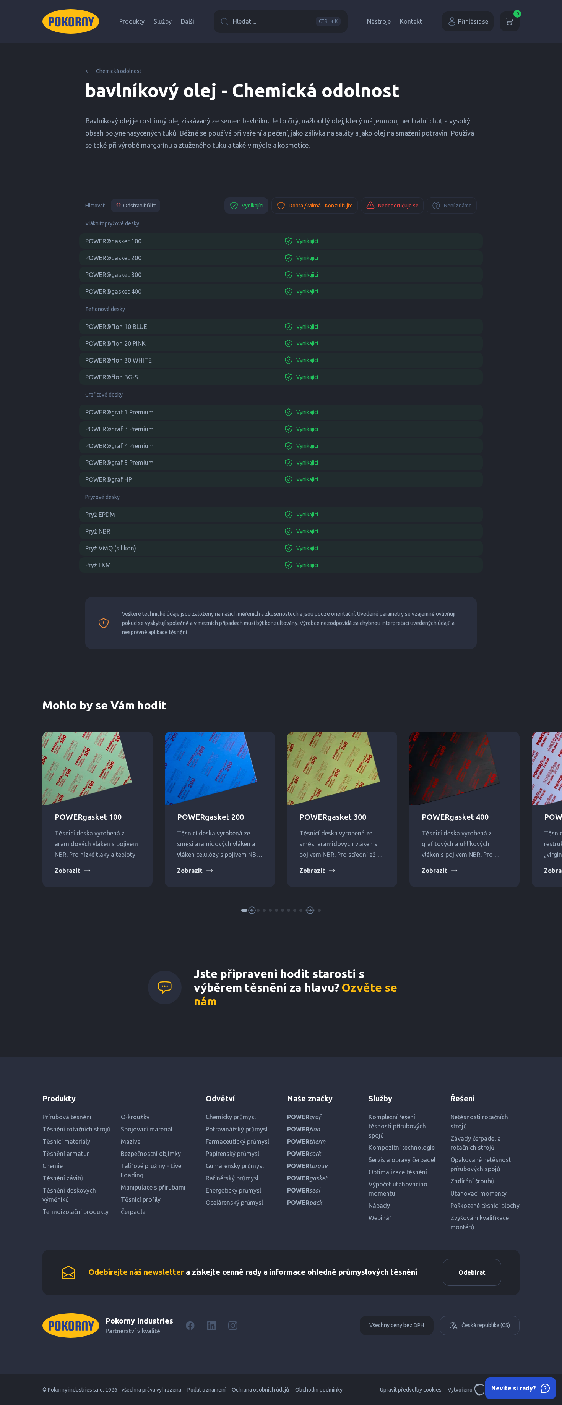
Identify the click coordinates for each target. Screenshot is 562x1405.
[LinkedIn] (211, 1325)
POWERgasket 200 (210, 817)
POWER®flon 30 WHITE (118, 360)
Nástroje (379, 21)
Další (187, 21)
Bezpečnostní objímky (151, 1153)
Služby (163, 21)
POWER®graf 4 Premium (119, 445)
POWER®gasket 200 (113, 257)
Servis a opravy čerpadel (402, 1159)
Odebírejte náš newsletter (136, 1271)
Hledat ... (285, 21)
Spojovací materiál (146, 1129)
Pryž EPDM (100, 514)
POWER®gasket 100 (113, 241)
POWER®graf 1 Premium (119, 412)
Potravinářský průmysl (237, 1129)
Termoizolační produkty (75, 1211)
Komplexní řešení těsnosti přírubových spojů (397, 1126)
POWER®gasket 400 (113, 291)
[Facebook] (190, 1325)
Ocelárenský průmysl (234, 1202)
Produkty (132, 21)
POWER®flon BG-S (111, 377)
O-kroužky (135, 1117)
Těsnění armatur (65, 1153)
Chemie (52, 1165)
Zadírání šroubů (472, 1181)
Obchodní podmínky (319, 1390)
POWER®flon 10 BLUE (116, 326)
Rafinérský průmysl (232, 1178)
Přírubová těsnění (66, 1117)
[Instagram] (232, 1325)
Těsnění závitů (62, 1178)
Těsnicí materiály (66, 1141)
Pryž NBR (97, 531)
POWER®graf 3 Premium (119, 429)
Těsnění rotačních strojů (76, 1129)
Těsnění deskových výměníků (69, 1195)
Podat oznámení (206, 1390)
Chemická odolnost (118, 71)
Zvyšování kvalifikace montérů (479, 1222)
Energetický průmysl (233, 1190)
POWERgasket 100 (88, 817)
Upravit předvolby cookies (411, 1390)
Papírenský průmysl (232, 1153)
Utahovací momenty (478, 1193)
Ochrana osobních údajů (260, 1390)
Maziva (131, 1141)
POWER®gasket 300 (113, 274)
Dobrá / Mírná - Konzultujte (321, 205)
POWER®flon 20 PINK (115, 343)
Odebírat (472, 1272)
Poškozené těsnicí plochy (485, 1205)
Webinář (380, 1217)
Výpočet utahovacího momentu (398, 1189)
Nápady (379, 1205)
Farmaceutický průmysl (237, 1141)
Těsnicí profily (141, 1199)
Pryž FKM (98, 565)
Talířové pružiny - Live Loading (151, 1170)
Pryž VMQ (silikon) (110, 548)
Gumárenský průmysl (235, 1165)
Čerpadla (133, 1211)
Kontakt (411, 21)
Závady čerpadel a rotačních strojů (475, 1143)
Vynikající (252, 205)
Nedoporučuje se (398, 205)
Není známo (458, 205)
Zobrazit (67, 870)
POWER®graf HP (108, 479)
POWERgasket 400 (455, 817)
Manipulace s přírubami (153, 1187)
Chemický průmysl (231, 1117)
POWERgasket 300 (332, 817)
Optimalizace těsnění (398, 1172)
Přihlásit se (473, 21)
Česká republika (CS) (485, 1325)
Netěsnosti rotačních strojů (479, 1122)
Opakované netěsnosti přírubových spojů (481, 1164)
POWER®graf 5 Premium (119, 462)
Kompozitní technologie (402, 1147)
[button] (264, 910)
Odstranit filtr (139, 205)
